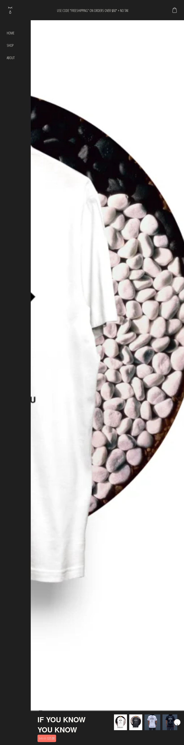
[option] (120, 722)
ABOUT (11, 57)
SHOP (10, 45)
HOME (10, 33)
